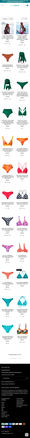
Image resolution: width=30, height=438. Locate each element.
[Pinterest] (3, 431)
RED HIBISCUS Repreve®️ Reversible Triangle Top (22, 176)
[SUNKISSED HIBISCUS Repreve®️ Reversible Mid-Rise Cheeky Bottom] (22, 141)
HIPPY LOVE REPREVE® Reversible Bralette (22, 337)
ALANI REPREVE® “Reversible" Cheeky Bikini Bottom (7, 284)
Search (3, 402)
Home (2, 404)
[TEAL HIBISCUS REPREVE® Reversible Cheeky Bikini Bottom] (7, 302)
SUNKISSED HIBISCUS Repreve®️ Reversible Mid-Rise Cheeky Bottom (22, 150)
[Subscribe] (26, 378)
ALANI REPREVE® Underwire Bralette (22, 256)
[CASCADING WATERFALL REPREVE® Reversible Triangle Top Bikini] (22, 302)
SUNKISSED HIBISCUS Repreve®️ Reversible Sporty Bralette (8, 150)
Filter (12, 18)
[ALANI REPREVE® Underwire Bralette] (22, 248)
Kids (2, 410)
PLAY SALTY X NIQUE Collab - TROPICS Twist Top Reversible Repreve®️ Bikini (8, 37)
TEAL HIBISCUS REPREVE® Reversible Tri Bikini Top (22, 283)
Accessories (4, 412)
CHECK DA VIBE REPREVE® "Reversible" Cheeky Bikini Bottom (8, 230)
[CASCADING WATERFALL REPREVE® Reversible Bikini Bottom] (7, 329)
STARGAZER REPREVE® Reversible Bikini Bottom (7, 65)
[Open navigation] (2, 5)
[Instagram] (8, 431)
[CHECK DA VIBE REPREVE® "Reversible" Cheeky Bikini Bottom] (7, 221)
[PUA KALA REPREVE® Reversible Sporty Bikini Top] (22, 221)
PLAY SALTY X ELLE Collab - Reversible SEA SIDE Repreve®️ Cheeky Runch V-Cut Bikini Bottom (22, 93)
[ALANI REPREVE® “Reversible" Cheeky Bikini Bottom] (7, 275)
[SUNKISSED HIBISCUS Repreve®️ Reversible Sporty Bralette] (7, 141)
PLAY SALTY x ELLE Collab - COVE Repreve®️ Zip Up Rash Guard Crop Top (8, 93)
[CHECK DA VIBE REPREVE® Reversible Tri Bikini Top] (22, 195)
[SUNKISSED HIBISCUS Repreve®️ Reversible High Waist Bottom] (7, 168)
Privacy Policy (20, 398)
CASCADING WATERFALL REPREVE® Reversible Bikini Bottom (7, 338)
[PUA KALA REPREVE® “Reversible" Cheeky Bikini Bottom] (7, 248)
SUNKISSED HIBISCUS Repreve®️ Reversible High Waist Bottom (8, 177)
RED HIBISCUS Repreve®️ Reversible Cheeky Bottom (8, 203)
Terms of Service (5, 415)
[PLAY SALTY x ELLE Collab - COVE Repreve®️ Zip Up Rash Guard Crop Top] (7, 84)
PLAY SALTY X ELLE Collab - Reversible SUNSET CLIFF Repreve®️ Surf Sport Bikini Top (22, 122)
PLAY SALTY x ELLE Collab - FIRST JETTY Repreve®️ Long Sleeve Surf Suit (22, 66)
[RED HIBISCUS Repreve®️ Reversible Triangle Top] (22, 168)
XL (9, 43)
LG (9, 182)
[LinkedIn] (5, 431)
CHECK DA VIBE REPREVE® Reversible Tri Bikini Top (22, 203)
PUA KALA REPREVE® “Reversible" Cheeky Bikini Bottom (7, 257)
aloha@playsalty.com (9, 381)
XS (5, 43)
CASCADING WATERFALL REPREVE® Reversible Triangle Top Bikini (22, 311)
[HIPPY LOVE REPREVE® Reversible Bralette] (22, 329)
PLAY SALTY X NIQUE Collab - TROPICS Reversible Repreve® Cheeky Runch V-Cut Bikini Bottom (22, 38)
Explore (5, 18)
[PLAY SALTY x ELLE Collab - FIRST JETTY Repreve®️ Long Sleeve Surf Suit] (22, 57)
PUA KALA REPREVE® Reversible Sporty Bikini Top (22, 230)
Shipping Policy (20, 402)
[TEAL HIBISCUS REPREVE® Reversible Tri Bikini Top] (22, 275)
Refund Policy (20, 403)
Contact (3, 413)
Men (2, 408)
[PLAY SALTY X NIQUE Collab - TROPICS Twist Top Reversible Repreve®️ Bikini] (7, 28)
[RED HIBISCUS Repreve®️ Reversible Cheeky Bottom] (7, 195)
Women (3, 407)
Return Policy (4, 416)
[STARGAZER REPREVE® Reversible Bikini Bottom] (7, 57)
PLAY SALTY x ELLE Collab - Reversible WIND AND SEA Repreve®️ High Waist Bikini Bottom (8, 122)
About (2, 405)
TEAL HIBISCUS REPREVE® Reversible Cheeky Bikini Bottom (8, 311)
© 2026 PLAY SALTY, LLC (7, 433)
